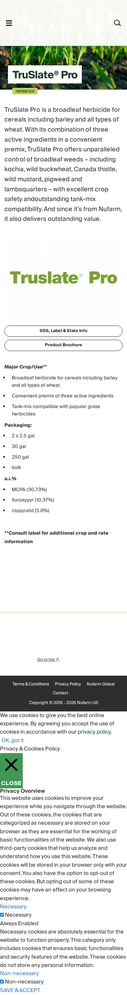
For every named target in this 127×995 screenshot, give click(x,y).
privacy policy (94, 732)
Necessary (18, 915)
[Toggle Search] (117, 22)
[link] (55, 22)
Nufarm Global (101, 684)
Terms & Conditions (30, 684)
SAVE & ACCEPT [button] (20, 990)
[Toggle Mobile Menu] (9, 22)
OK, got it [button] (12, 740)
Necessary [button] (13, 906)
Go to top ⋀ (48, 659)
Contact (60, 693)
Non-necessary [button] (19, 973)
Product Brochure (63, 345)
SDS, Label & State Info (63, 330)
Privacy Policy (68, 684)
